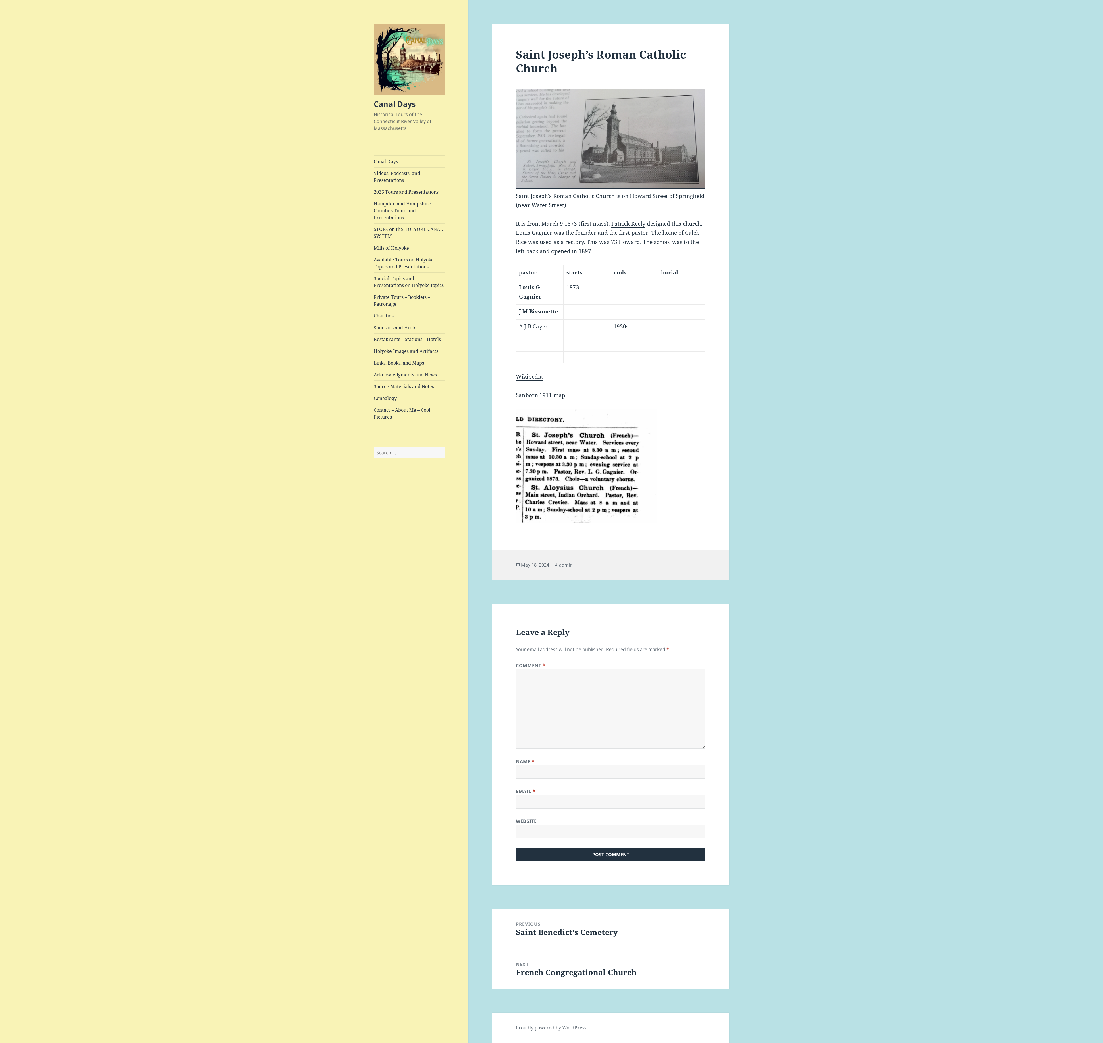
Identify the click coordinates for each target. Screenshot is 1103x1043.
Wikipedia (529, 376)
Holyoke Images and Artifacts (406, 351)
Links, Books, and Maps (399, 363)
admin (566, 565)
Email (525, 791)
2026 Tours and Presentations (406, 192)
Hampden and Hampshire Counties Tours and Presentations (402, 211)
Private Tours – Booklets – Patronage (402, 300)
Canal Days (395, 104)
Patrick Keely (628, 223)
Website (526, 821)
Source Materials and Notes (404, 386)
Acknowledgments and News (405, 375)
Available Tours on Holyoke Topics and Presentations (404, 263)
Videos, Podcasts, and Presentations (397, 176)
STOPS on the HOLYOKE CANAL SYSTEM (408, 232)
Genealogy (385, 398)
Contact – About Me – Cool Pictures (402, 413)
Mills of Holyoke (391, 248)
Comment (530, 665)
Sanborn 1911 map (540, 395)
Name (525, 761)
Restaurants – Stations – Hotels (407, 339)
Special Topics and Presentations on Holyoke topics (409, 281)
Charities (384, 316)
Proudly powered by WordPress (551, 1028)
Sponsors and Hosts (395, 327)
